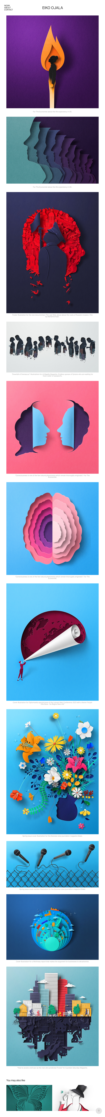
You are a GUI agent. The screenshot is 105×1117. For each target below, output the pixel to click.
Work (7, 5)
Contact (8, 9)
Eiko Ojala (52, 7)
